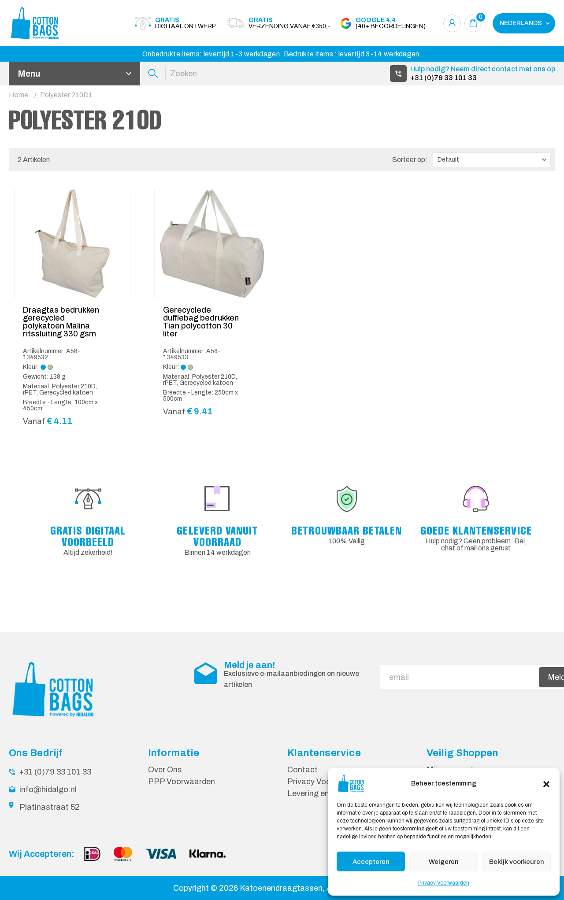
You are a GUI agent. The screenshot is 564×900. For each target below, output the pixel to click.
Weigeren (444, 861)
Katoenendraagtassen (281, 888)
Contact (302, 769)
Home (18, 95)
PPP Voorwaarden (181, 781)
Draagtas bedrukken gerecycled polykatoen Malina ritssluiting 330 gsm (61, 322)
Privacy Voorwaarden (443, 883)
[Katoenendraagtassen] (57, 23)
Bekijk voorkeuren (516, 861)
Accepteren (371, 861)
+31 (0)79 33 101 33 (443, 77)
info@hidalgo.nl (48, 789)
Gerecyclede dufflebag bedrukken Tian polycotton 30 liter (201, 322)
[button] (546, 783)
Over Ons (165, 769)
